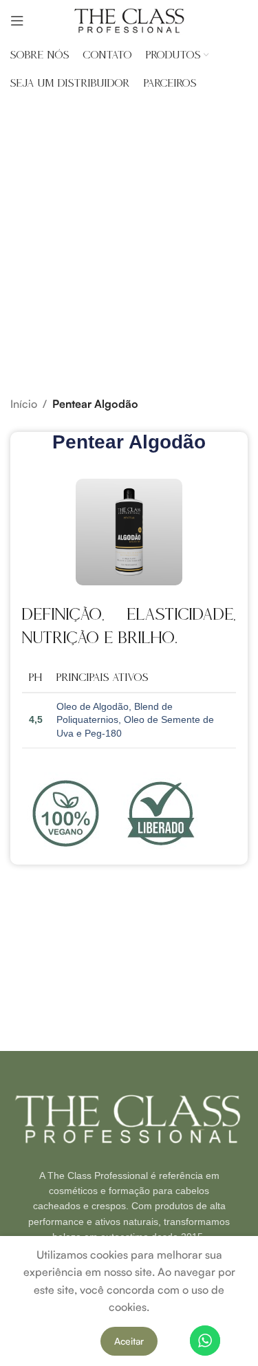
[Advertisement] (129, 232)
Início (23, 404)
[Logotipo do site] (128, 19)
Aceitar (129, 1341)
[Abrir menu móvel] (17, 20)
